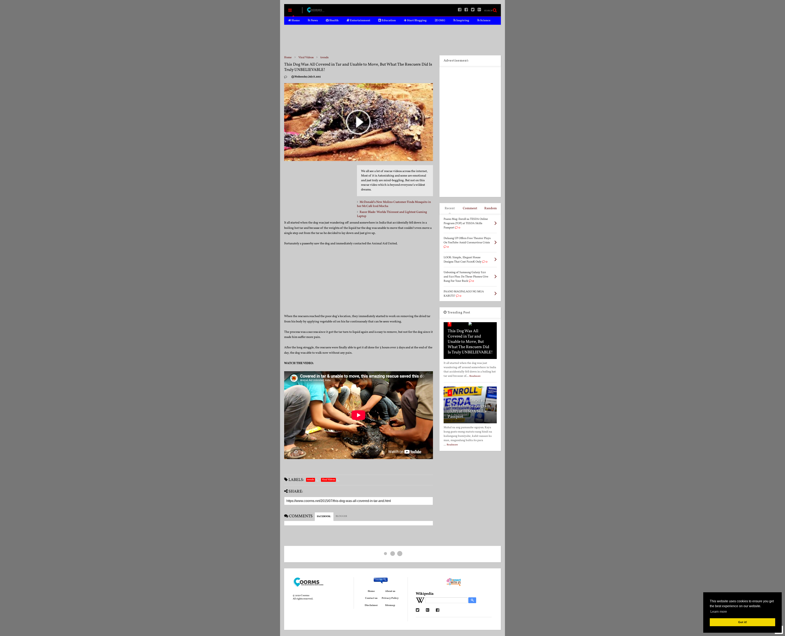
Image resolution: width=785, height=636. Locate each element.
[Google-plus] (479, 10)
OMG (441, 20)
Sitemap (390, 605)
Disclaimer (371, 605)
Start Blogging (416, 20)
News (314, 20)
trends (324, 57)
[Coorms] (315, 12)
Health (334, 20)
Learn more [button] (718, 611)
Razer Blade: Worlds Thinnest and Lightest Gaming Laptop (392, 214)
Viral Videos (306, 57)
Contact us (371, 598)
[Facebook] (466, 10)
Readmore (475, 376)
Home (295, 20)
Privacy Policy (390, 598)
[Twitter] (472, 10)
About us (390, 591)
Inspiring (462, 20)
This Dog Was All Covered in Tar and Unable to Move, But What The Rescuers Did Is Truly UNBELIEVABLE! (470, 341)
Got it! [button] (742, 622)
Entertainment (359, 20)
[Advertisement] (392, 40)
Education (388, 20)
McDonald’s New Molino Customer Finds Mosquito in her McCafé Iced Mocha (394, 204)
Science (485, 20)
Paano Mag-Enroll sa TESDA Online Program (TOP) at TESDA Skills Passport (469, 409)
